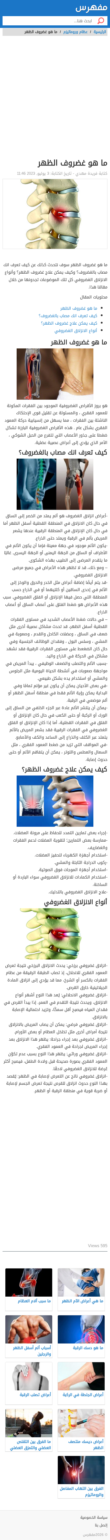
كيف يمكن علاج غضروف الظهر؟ (69, 323)
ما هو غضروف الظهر (78, 308)
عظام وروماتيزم (75, 31)
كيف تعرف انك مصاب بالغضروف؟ (68, 316)
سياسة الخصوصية (93, 1517)
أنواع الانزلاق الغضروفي (75, 331)
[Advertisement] (55, 100)
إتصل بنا (101, 1525)
